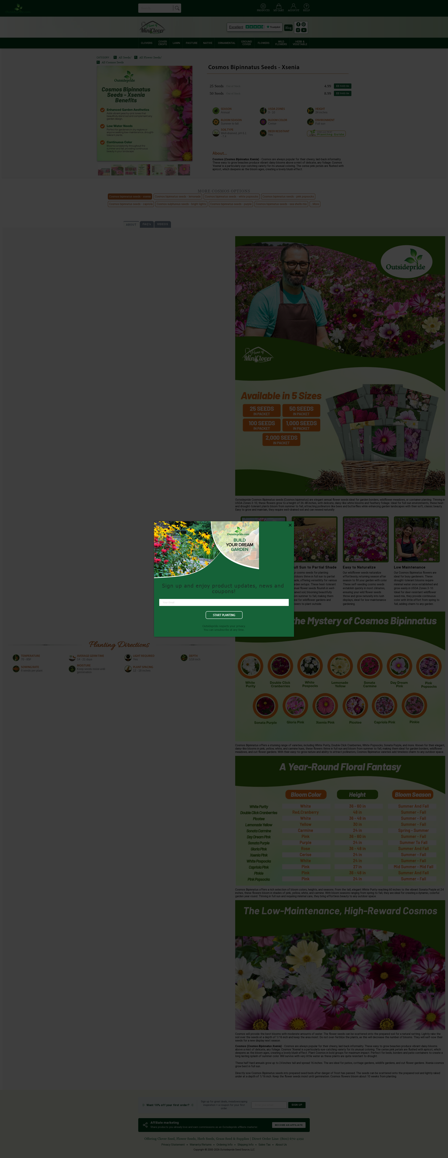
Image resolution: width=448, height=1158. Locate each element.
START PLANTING (224, 615)
